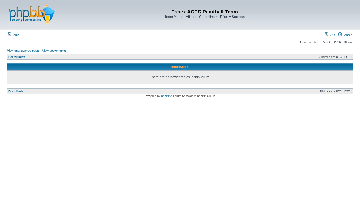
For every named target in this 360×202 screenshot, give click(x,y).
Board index (16, 56)
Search (347, 34)
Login (15, 34)
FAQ (331, 34)
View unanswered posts (23, 50)
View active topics (54, 50)
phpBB (165, 95)
